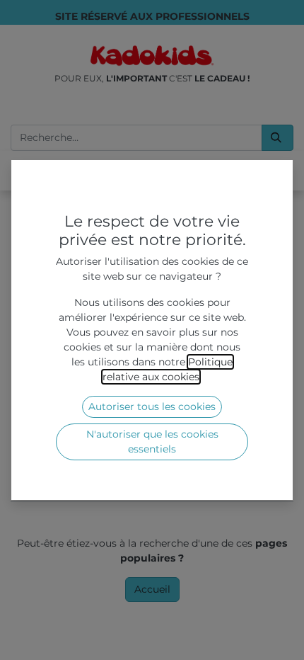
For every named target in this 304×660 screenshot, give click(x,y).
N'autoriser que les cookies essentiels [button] (152, 441)
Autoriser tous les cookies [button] (152, 406)
